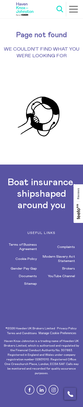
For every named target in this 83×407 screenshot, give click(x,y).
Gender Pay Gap (24, 268)
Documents (28, 276)
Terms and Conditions (22, 333)
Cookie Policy (26, 259)
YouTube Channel (61, 276)
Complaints (66, 247)
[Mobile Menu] (74, 9)
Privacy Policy (67, 328)
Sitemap (30, 283)
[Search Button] (60, 9)
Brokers (68, 268)
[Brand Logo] (24, 9)
